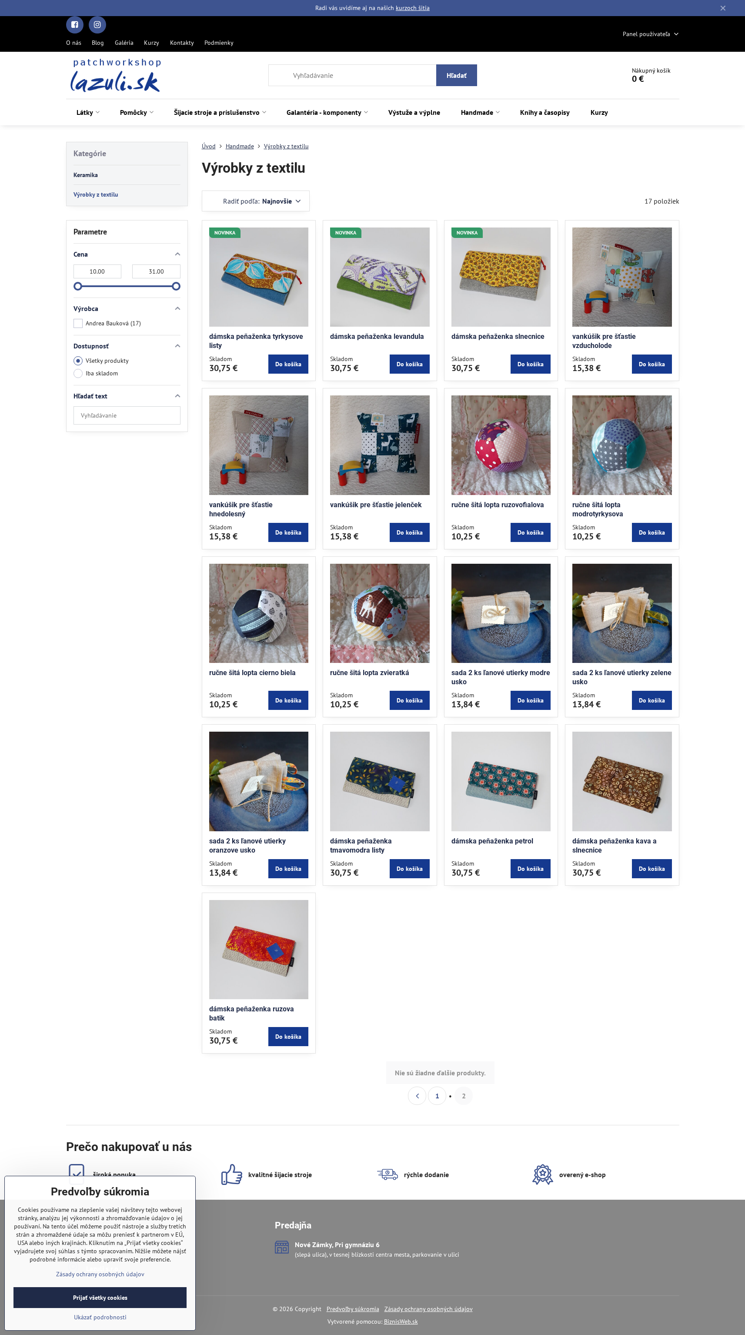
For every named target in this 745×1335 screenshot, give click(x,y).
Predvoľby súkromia (353, 1309)
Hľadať (457, 75)
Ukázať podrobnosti (100, 1317)
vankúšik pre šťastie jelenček (376, 505)
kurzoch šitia (413, 8)
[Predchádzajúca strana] (417, 1096)
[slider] (77, 286)
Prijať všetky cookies (100, 1298)
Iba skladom (102, 373)
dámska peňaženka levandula (377, 336)
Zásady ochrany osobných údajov (428, 1309)
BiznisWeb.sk (401, 1321)
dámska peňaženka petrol (492, 841)
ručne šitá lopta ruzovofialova (497, 505)
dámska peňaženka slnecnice (498, 336)
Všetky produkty (107, 361)
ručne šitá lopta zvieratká (369, 673)
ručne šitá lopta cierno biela (252, 673)
